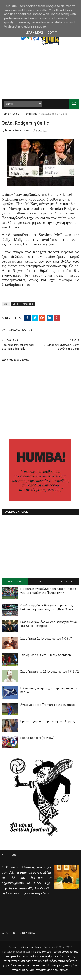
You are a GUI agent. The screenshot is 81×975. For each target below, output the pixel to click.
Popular (14, 581)
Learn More (34, 32)
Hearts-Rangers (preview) (37, 737)
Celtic (15, 113)
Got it (52, 32)
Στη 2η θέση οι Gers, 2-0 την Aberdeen (45, 655)
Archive (66, 581)
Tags (40, 581)
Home (5, 113)
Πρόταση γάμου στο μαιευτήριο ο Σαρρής (47, 721)
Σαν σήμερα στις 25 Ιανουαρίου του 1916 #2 (49, 671)
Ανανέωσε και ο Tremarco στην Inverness (47, 704)
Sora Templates (31, 947)
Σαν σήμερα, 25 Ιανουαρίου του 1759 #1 (46, 638)
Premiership (30, 113)
